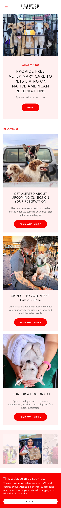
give (30, 107)
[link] (30, 7)
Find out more (30, 224)
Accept (30, 501)
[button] (7, 7)
